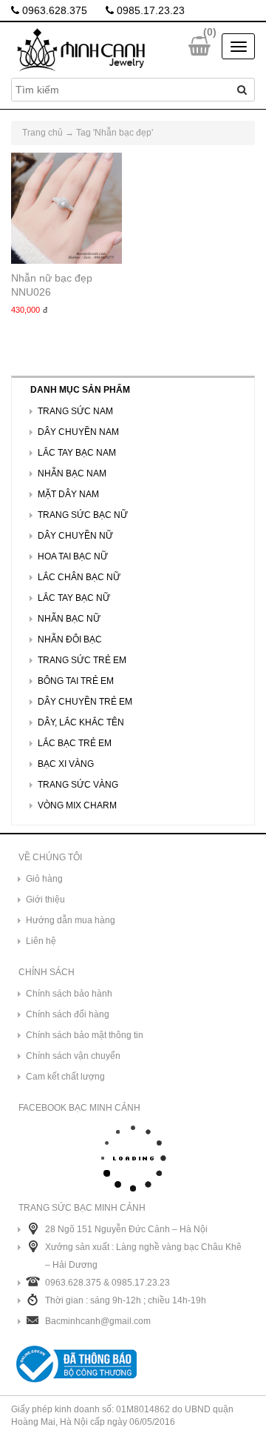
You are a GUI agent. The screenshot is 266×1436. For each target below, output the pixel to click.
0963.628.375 (53, 10)
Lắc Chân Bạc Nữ (79, 577)
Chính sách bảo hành (69, 993)
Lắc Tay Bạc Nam (77, 453)
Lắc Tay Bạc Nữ (74, 598)
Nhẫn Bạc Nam (72, 473)
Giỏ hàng (44, 879)
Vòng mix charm (77, 805)
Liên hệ (41, 941)
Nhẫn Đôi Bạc (70, 639)
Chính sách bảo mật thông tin (84, 1035)
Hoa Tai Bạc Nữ (73, 556)
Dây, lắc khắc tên (81, 722)
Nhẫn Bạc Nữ (69, 619)
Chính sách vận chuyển (73, 1056)
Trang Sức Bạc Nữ (83, 515)
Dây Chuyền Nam (78, 432)
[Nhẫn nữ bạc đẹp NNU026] (66, 208)
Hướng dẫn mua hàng (70, 920)
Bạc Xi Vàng (66, 764)
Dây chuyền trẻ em (85, 702)
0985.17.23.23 (149, 10)
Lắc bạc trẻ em (75, 743)
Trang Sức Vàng (78, 785)
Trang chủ (42, 132)
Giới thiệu (45, 899)
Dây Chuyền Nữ (75, 536)
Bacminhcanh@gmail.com (98, 1321)
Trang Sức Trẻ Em (82, 660)
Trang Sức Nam (75, 411)
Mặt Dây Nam (68, 494)
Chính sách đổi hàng (67, 1014)
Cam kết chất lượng (65, 1076)
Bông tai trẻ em (76, 681)
